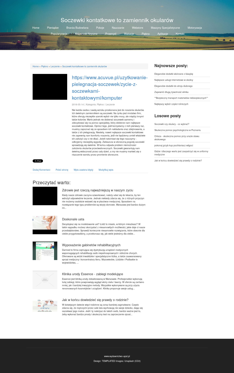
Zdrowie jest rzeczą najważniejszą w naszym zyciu (97, 190)
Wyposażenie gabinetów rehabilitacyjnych (91, 245)
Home (36, 66)
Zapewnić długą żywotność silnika (171, 92)
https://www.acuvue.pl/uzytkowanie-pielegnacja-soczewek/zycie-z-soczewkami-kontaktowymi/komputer (110, 87)
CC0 (137, 360)
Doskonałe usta (73, 219)
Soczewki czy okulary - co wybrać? (171, 124)
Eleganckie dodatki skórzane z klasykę (173, 73)
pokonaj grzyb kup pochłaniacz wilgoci (173, 145)
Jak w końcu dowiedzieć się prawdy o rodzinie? (95, 299)
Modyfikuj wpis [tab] (106, 169)
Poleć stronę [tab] (62, 169)
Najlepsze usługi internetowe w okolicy (173, 79)
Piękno (44, 66)
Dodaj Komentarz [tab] (41, 169)
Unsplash (129, 360)
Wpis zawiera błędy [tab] (83, 169)
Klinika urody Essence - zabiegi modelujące (92, 274)
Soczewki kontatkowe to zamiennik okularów (84, 66)
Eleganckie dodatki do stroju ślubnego (173, 85)
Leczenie (55, 66)
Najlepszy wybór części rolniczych (171, 103)
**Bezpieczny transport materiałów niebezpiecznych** (181, 97)
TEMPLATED (108, 360)
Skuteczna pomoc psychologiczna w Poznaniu (177, 130)
